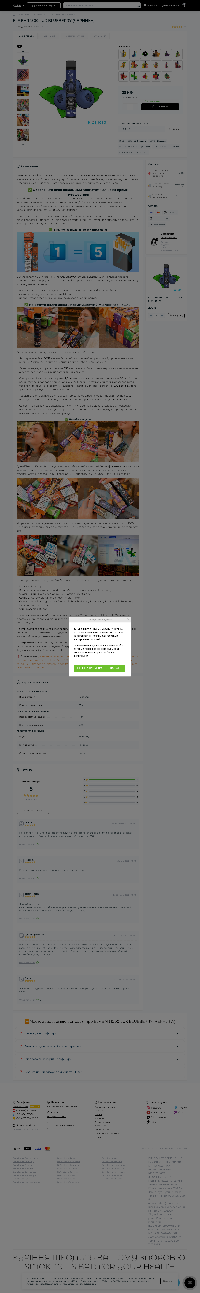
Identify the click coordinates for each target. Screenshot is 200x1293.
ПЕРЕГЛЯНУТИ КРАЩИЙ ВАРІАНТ (99, 668)
